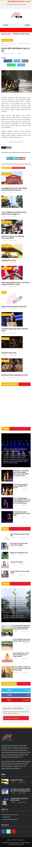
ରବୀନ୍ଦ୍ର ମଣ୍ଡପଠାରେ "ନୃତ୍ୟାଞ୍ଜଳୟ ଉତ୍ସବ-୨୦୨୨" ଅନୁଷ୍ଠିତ (15, 450)
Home (8, 840)
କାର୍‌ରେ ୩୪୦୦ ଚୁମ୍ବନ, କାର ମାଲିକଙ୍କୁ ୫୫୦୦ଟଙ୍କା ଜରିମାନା (12, 237)
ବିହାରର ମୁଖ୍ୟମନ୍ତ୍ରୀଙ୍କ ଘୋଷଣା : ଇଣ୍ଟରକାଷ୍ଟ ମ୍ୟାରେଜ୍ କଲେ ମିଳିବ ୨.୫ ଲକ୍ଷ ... (15, 283)
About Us (21, 840)
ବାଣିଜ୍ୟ (4, 198)
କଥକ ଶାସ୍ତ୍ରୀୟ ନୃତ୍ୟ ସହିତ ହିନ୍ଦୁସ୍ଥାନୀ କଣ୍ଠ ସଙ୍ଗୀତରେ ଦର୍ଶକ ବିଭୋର (21, 513)
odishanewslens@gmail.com (10, 819)
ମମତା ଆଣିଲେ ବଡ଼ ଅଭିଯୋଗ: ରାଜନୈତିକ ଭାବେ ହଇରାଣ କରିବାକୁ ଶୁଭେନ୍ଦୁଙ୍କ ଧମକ (20, 790)
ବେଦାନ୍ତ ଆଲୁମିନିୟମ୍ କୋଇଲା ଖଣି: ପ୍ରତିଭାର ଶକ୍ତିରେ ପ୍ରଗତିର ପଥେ (21, 640)
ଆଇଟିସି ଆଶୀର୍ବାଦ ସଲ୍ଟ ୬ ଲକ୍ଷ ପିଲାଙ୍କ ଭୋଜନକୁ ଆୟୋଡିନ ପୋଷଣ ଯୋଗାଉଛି (21, 654)
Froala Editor (19, 142)
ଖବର (3, 774)
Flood (8, 147)
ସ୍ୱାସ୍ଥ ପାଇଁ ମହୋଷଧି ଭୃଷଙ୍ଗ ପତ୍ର (19, 552)
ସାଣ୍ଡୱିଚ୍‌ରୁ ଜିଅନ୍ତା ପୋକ (8, 260)
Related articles (6, 168)
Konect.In (21, 844)
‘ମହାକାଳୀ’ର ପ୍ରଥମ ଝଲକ (8, 353)
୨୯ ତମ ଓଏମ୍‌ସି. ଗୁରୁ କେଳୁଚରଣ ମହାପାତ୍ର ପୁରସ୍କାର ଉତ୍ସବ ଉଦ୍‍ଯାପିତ (20, 486)
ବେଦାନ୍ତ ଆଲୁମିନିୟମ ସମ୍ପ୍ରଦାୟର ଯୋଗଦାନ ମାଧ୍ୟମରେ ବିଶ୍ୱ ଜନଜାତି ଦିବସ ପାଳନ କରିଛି (22, 668)
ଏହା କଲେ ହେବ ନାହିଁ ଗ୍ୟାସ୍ (16, 562)
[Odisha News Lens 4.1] (7, 737)
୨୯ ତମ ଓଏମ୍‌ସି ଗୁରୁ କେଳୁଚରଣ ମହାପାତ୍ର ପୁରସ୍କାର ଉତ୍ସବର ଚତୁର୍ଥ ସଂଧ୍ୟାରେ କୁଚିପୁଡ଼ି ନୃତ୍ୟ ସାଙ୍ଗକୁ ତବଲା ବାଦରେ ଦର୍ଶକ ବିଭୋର (22, 500)
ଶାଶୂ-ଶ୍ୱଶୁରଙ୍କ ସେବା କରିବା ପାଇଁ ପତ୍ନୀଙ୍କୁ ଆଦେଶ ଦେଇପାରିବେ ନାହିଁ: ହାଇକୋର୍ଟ (14, 189)
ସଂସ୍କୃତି (5, 429)
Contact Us (14, 840)
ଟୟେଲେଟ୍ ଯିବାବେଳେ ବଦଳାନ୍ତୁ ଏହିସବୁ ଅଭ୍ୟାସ (19, 572)
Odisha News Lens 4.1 (19, 168)
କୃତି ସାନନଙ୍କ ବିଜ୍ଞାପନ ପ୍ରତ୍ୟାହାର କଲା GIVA (14, 375)
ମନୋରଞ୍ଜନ (5, 338)
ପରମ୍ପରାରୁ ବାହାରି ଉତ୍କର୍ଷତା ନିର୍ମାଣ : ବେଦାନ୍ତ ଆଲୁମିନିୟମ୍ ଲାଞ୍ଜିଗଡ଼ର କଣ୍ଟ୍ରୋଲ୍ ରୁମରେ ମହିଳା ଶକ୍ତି (22, 627)
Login (24, 4)
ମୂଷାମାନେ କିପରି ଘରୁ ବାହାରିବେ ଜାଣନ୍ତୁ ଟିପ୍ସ (13, 306)
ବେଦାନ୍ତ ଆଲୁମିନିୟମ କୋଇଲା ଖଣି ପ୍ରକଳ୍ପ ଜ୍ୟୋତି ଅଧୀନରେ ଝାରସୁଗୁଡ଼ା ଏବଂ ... (13, 213)
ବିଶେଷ (4, 292)
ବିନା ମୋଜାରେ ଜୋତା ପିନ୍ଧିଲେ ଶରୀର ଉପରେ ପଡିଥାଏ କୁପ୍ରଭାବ (19, 544)
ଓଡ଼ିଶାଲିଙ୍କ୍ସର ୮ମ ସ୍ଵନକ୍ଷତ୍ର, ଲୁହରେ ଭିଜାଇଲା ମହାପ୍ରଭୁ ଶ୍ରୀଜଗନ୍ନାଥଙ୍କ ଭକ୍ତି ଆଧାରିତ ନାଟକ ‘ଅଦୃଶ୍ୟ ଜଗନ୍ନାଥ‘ (21, 473)
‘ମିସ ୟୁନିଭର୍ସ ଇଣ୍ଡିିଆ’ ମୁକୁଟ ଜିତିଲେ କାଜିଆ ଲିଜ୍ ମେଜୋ (14, 330)
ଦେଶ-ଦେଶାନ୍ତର (7, 40)
